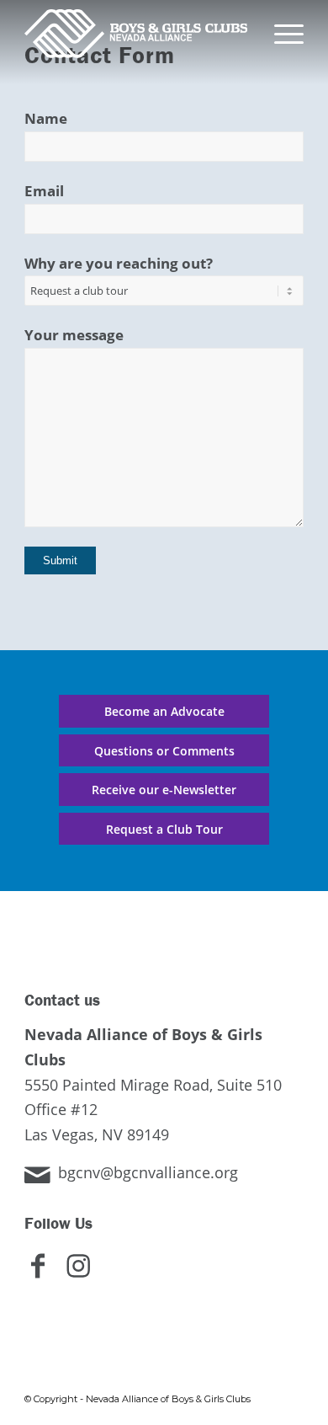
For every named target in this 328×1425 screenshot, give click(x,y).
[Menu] (280, 33)
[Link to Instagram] (85, 1275)
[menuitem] (280, 33)
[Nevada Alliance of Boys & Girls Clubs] (135, 33)
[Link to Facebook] (44, 1275)
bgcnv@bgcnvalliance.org (148, 1172)
